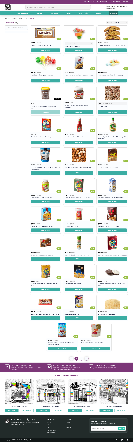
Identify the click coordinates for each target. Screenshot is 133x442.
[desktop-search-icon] (28, 7)
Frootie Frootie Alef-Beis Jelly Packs (43, 137)
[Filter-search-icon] (6, 27)
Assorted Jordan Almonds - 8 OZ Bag (110, 75)
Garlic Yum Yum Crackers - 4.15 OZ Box (77, 198)
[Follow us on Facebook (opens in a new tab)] (117, 440)
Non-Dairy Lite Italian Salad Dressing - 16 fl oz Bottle (112, 137)
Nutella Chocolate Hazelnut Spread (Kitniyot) (76, 106)
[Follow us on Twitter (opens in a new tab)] (122, 440)
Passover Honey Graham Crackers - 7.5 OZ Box (79, 76)
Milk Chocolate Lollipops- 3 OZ (41, 45)
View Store (11, 410)
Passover (31, 18)
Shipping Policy (51, 430)
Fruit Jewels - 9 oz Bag (72, 46)
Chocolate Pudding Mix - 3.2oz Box (42, 255)
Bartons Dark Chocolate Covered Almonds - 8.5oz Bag (45, 168)
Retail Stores (51, 425)
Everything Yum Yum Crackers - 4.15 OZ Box (44, 284)
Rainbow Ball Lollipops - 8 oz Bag (42, 75)
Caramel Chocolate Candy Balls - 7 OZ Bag (79, 167)
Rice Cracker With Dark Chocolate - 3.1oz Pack (111, 284)
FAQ (48, 427)
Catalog (68, 425)
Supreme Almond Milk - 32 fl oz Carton (111, 198)
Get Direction (26, 410)
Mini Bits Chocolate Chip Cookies (42, 226)
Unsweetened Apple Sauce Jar (41, 198)
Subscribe (121, 428)
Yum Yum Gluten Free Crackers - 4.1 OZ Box (112, 255)
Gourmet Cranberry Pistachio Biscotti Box (112, 45)
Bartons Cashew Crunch (73, 284)
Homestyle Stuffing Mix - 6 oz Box (92, 343)
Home (7, 18)
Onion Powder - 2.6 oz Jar (106, 314)
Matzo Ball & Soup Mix (72, 314)
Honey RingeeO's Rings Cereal (108, 167)
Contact (69, 427)
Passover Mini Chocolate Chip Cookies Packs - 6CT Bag (61, 343)
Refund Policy (51, 433)
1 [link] (76, 359)
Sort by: (109, 22)
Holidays (14, 18)
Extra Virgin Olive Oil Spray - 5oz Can (77, 255)
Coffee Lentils (102, 106)
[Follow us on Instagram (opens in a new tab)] (127, 440)
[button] (124, 2)
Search (49, 422)
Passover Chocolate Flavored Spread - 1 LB (44, 107)
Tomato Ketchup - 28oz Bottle (75, 137)
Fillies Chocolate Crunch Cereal (108, 226)
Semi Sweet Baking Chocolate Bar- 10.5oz (45, 314)
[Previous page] (87, 359)
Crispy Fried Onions (71, 226)
